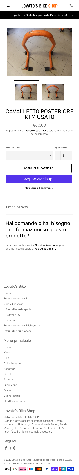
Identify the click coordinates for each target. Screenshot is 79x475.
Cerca (7, 293)
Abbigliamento (12, 363)
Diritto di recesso (13, 303)
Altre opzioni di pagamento (39, 187)
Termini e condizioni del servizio (22, 325)
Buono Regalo (12, 395)
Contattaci (10, 320)
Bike (6, 357)
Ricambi (8, 379)
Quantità (61, 147)
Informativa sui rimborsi (17, 330)
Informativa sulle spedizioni (19, 309)
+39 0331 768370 (46, 248)
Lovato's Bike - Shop (22, 460)
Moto (7, 352)
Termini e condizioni (15, 298)
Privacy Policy (12, 314)
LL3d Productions (14, 401)
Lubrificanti (10, 385)
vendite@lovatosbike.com (40, 245)
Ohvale (8, 374)
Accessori (9, 368)
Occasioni (9, 390)
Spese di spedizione (37, 130)
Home (7, 347)
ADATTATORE (13, 147)
